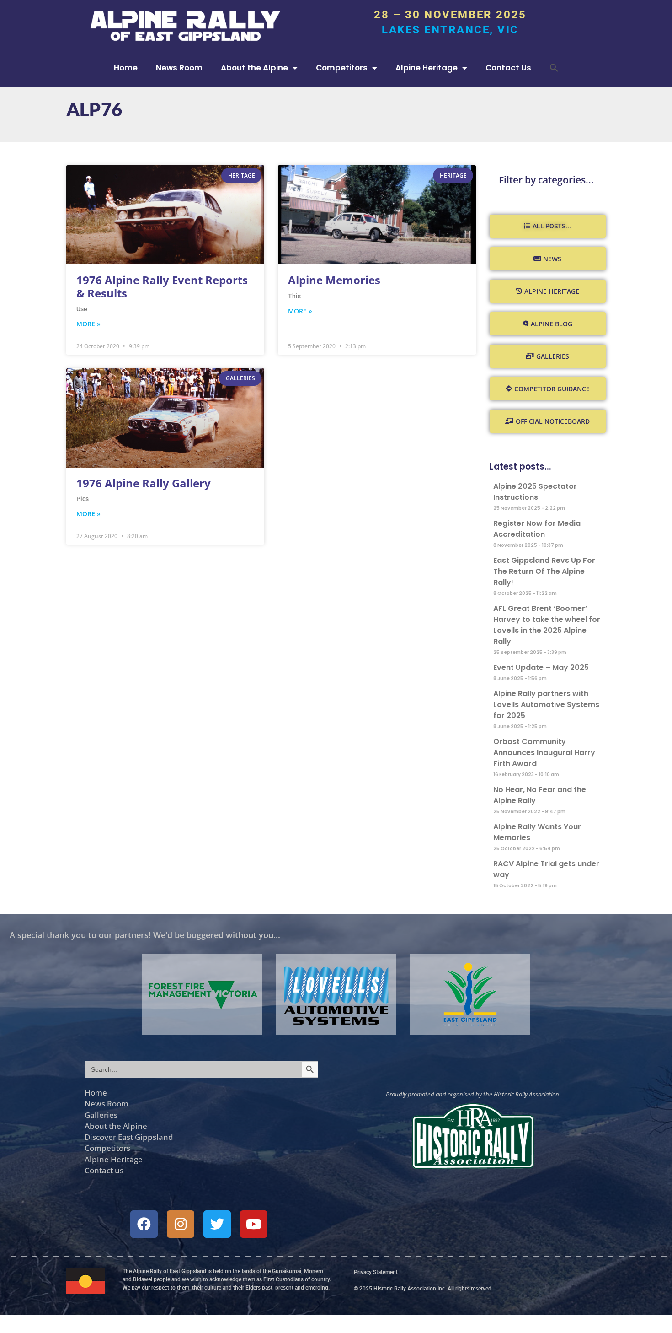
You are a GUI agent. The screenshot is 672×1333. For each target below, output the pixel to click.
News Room (179, 67)
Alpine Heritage (426, 67)
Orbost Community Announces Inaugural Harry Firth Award (544, 752)
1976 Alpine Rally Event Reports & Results (162, 286)
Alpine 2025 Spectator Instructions (535, 491)
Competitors (342, 67)
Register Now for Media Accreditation (537, 529)
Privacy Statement (376, 1272)
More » (88, 323)
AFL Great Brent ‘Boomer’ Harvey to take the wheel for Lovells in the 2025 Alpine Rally (546, 625)
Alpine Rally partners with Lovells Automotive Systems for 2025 (546, 704)
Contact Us (508, 67)
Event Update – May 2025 (541, 667)
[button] (554, 67)
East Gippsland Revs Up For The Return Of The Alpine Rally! (544, 571)
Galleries (101, 1114)
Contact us (104, 1170)
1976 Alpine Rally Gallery (143, 483)
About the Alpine (254, 67)
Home (126, 67)
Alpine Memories (334, 279)
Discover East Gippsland (129, 1136)
